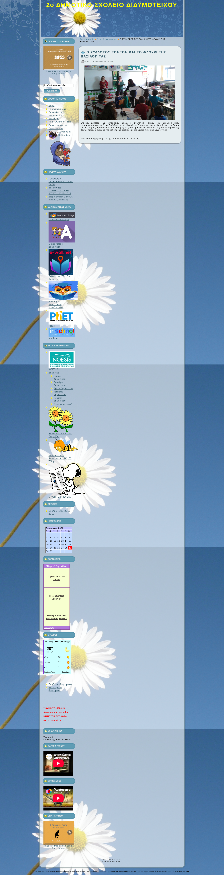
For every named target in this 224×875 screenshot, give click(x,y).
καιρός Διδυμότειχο (58, 641)
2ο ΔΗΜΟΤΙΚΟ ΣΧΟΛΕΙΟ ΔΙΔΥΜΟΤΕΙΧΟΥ (111, 4)
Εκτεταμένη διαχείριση (55, 689)
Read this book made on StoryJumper (58, 72)
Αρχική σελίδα (87, 39)
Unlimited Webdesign (181, 871)
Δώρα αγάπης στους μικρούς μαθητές (61, 198)
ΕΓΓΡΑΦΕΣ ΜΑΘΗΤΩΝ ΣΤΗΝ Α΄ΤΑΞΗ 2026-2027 (60, 190)
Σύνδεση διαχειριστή (61, 684)
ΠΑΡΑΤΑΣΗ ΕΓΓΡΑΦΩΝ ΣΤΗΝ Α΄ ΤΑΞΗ (61, 181)
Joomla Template (155, 871)
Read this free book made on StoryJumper (59, 847)
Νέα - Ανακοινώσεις (107, 39)
